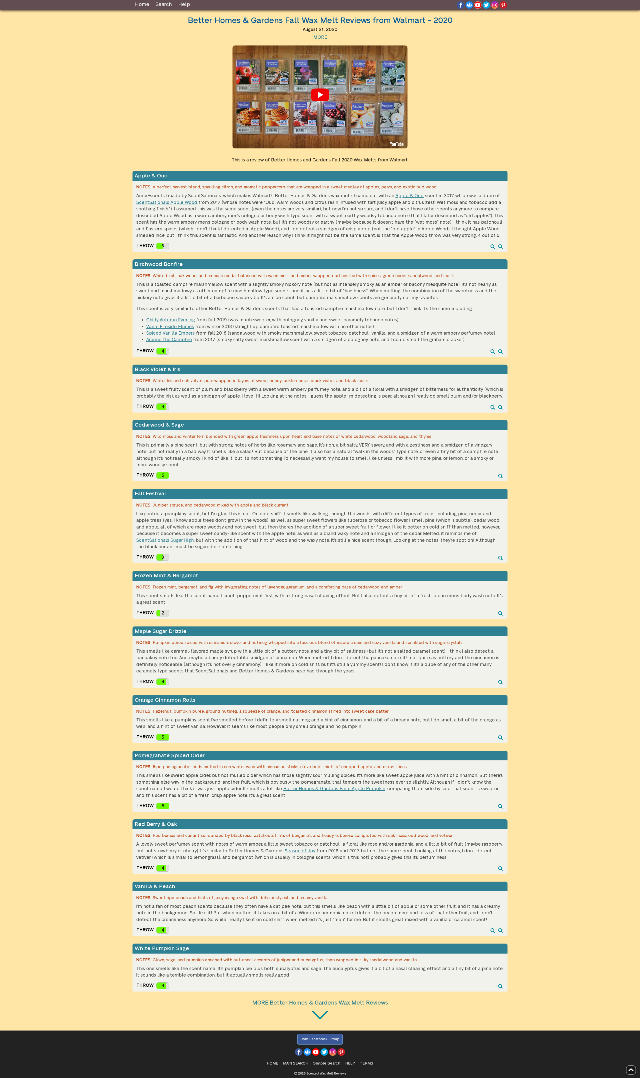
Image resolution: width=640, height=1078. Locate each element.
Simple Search (326, 1063)
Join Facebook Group (320, 1039)
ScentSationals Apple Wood (166, 202)
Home (142, 4)
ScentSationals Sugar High (165, 540)
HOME (272, 1063)
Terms (366, 1063)
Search (164, 4)
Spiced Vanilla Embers (170, 333)
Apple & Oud (410, 195)
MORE (320, 37)
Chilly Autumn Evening (170, 320)
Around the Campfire (169, 339)
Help (184, 4)
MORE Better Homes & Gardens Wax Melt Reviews (320, 1003)
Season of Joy (300, 851)
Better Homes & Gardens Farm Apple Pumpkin (334, 788)
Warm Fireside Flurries (170, 326)
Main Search (295, 1063)
